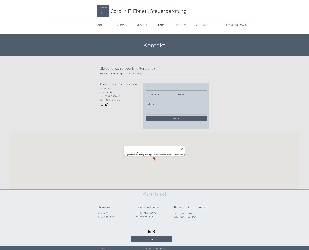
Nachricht (150, 104)
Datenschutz (160, 248)
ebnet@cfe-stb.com (110, 100)
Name (148, 86)
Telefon (180, 94)
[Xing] (106, 105)
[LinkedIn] (101, 105)
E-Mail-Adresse (152, 94)
